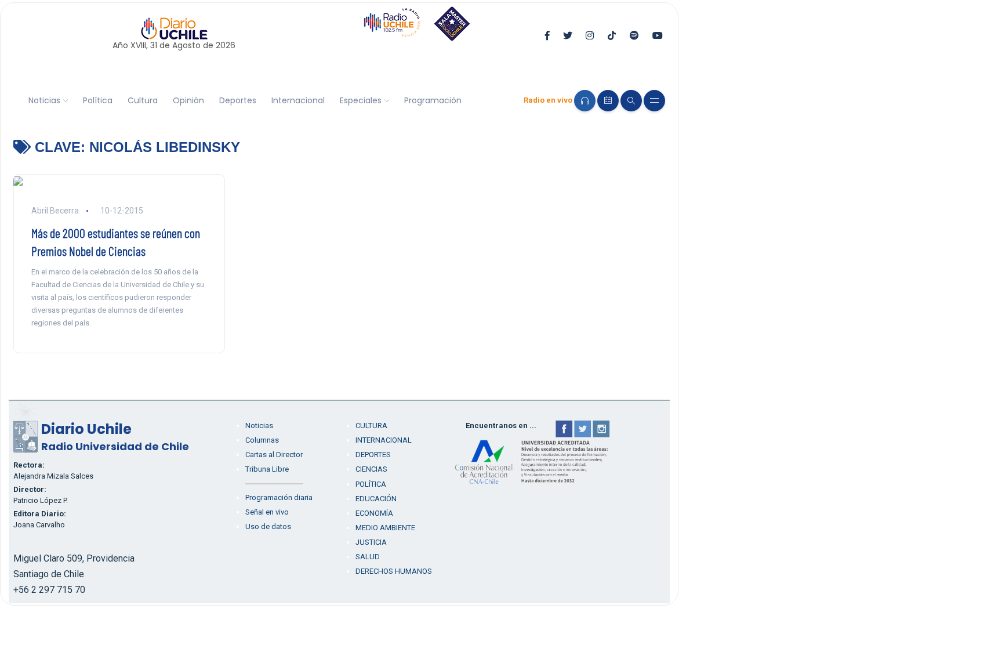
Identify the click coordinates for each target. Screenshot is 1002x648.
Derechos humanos (393, 571)
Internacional (298, 100)
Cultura (143, 100)
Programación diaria (279, 497)
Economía (374, 513)
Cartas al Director (274, 454)
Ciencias (371, 469)
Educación (376, 498)
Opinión (188, 100)
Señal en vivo (267, 512)
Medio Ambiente (385, 527)
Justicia (371, 542)
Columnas (262, 440)
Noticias (44, 100)
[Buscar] (631, 100)
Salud (367, 556)
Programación (433, 100)
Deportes (237, 100)
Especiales (361, 100)
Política (97, 100)
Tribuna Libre (267, 469)
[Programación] (608, 100)
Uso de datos (268, 526)
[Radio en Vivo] (585, 100)
